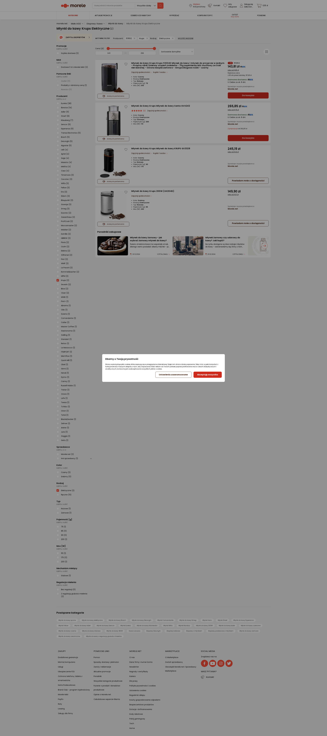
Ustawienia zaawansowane (173, 374)
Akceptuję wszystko (207, 374)
